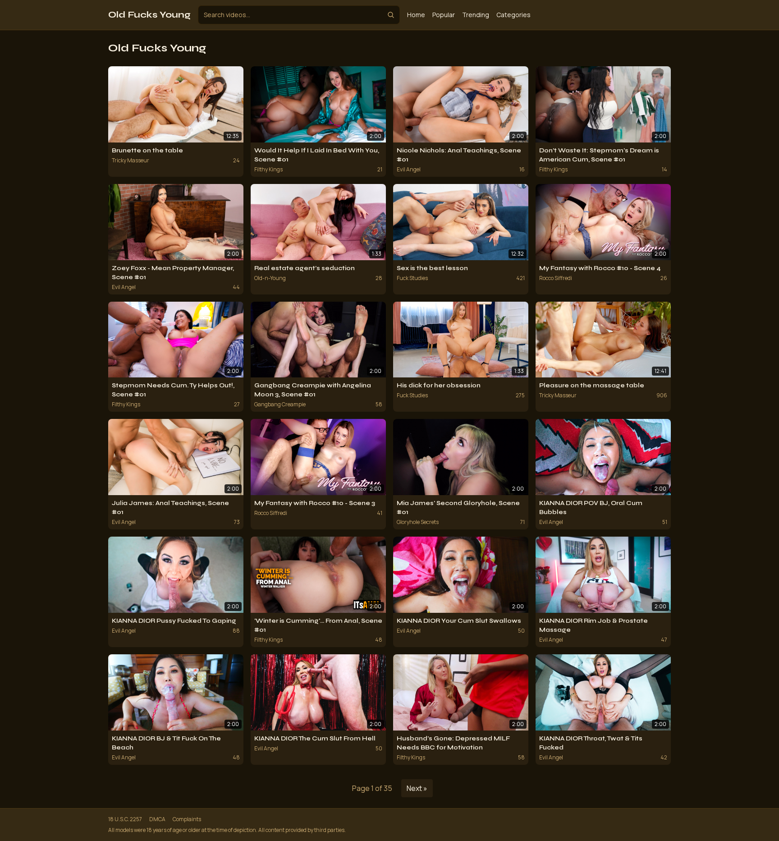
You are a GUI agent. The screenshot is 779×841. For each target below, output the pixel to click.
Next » (417, 788)
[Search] (391, 15)
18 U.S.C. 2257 (125, 819)
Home (416, 14)
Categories (513, 14)
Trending (475, 14)
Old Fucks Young (149, 14)
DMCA (157, 819)
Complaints (187, 819)
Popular (443, 14)
